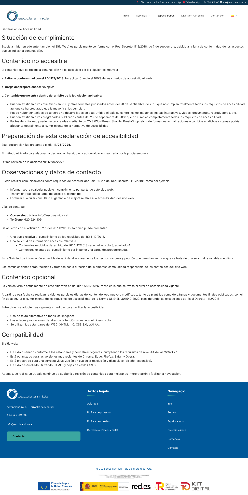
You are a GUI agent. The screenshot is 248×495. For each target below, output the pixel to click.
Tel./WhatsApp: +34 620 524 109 (202, 2)
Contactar (18, 436)
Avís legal (93, 403)
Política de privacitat (99, 412)
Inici (170, 403)
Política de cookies (98, 421)
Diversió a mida (177, 430)
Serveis (172, 412)
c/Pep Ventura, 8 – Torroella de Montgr (161, 2)
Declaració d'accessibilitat (102, 430)
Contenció (174, 439)
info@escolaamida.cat (235, 2)
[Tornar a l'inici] (27, 394)
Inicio (126, 15)
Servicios (141, 15)
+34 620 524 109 (17, 414)
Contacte (173, 447)
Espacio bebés (165, 15)
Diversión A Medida (192, 15)
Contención (217, 15)
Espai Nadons (176, 421)
